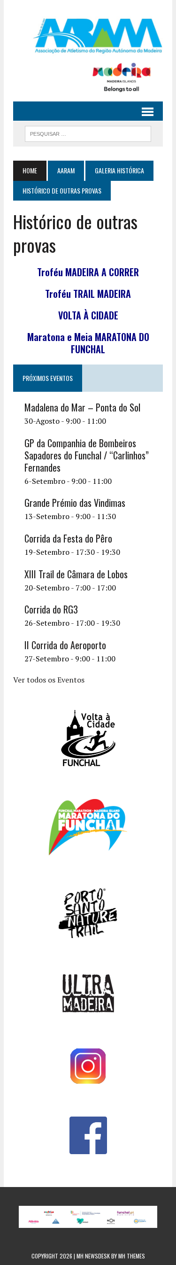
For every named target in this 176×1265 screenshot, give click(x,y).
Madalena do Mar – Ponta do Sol (82, 407)
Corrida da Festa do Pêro (68, 538)
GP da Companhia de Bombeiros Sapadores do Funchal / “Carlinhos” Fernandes (86, 455)
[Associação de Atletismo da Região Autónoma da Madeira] (88, 35)
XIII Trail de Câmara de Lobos (76, 574)
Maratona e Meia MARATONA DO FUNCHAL (88, 343)
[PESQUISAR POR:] (88, 132)
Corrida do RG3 (51, 609)
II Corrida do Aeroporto (65, 645)
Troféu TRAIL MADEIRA (88, 294)
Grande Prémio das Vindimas (74, 503)
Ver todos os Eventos (48, 680)
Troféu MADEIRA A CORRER (88, 272)
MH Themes (131, 1256)
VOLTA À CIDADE (88, 315)
